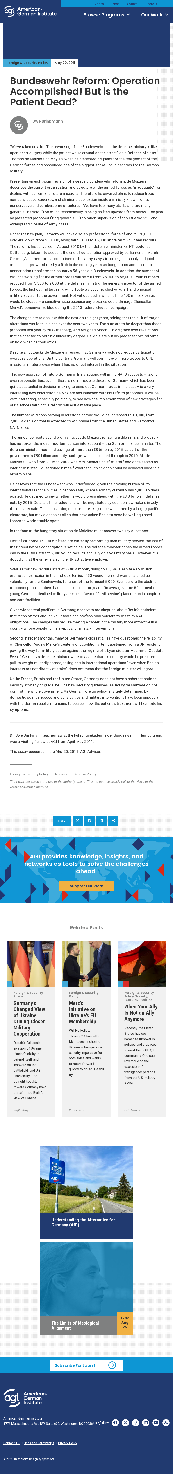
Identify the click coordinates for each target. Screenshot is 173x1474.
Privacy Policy (67, 1443)
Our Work (152, 15)
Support (150, 4)
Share (62, 820)
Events (98, 4)
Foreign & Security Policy (27, 62)
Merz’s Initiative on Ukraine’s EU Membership (82, 1012)
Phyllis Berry (21, 1110)
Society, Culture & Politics (126, 984)
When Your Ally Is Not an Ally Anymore (141, 1012)
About (131, 4)
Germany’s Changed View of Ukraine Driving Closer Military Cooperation (29, 1018)
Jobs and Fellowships (39, 1443)
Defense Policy (85, 774)
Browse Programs (104, 15)
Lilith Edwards (132, 1110)
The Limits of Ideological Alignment (75, 1325)
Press (115, 4)
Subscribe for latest (75, 1365)
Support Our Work (86, 886)
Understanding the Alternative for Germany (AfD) (83, 1222)
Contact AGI (11, 1443)
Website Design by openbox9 (36, 1459)
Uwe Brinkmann (47, 121)
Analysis (61, 774)
